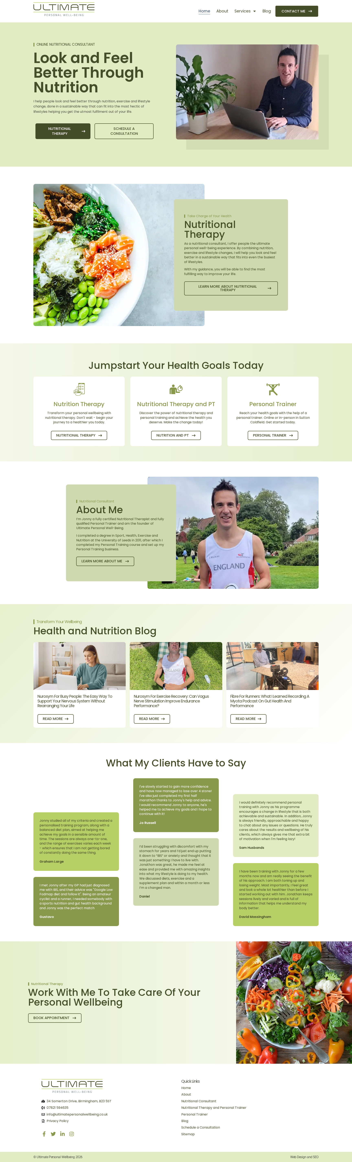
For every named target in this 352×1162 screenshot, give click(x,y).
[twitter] (53, 1134)
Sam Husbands (251, 847)
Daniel (144, 896)
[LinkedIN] (62, 1134)
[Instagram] (71, 1134)
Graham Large (52, 861)
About (222, 11)
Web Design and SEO (304, 1157)
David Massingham (255, 916)
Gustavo (47, 916)
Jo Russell (147, 822)
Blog (267, 11)
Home (204, 11)
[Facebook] (44, 1134)
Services (242, 11)
